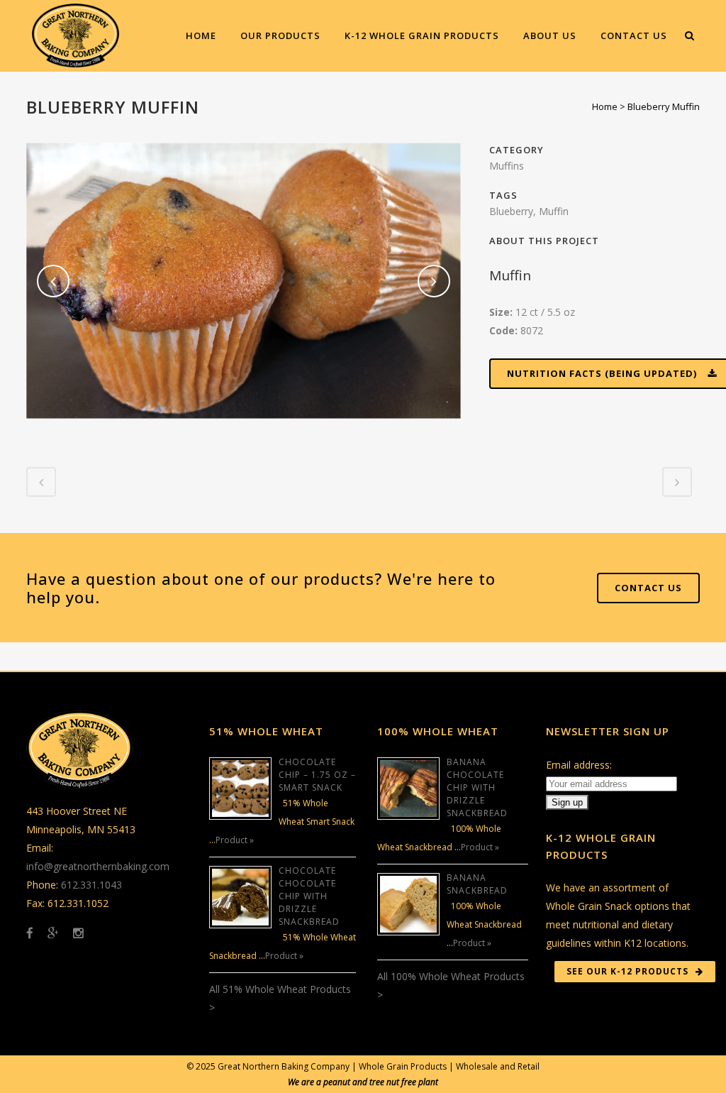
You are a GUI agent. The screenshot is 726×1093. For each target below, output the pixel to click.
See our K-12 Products (627, 971)
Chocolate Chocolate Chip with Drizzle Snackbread (309, 896)
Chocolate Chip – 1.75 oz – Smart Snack (317, 774)
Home (605, 106)
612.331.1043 (91, 884)
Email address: (579, 764)
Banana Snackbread (477, 884)
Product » (235, 840)
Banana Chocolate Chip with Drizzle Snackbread (477, 787)
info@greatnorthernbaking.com (97, 866)
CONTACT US (648, 587)
